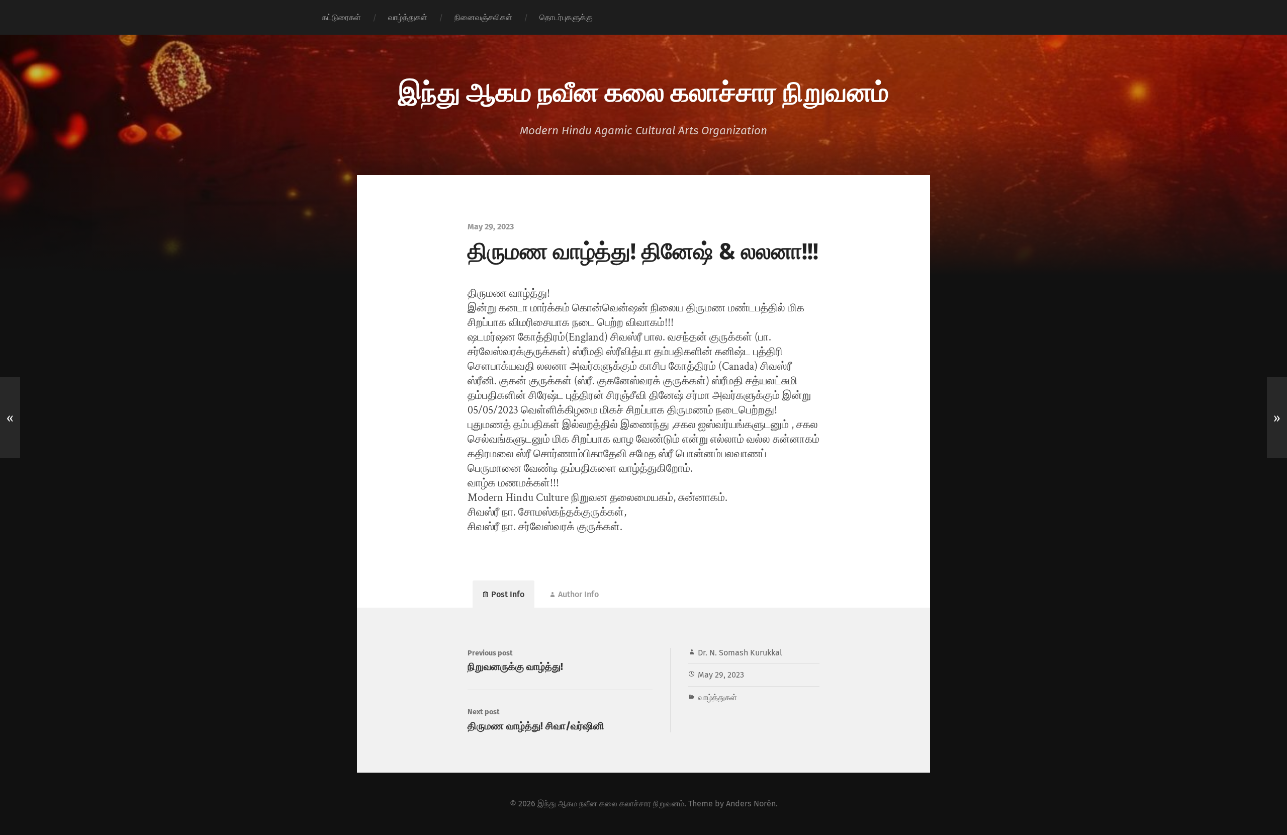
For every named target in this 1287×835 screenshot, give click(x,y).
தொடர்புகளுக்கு (566, 17)
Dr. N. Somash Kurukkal (740, 652)
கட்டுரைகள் (341, 17)
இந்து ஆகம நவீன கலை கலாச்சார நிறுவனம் (643, 90)
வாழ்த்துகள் (407, 17)
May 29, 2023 (721, 675)
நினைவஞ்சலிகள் (483, 17)
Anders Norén (751, 803)
